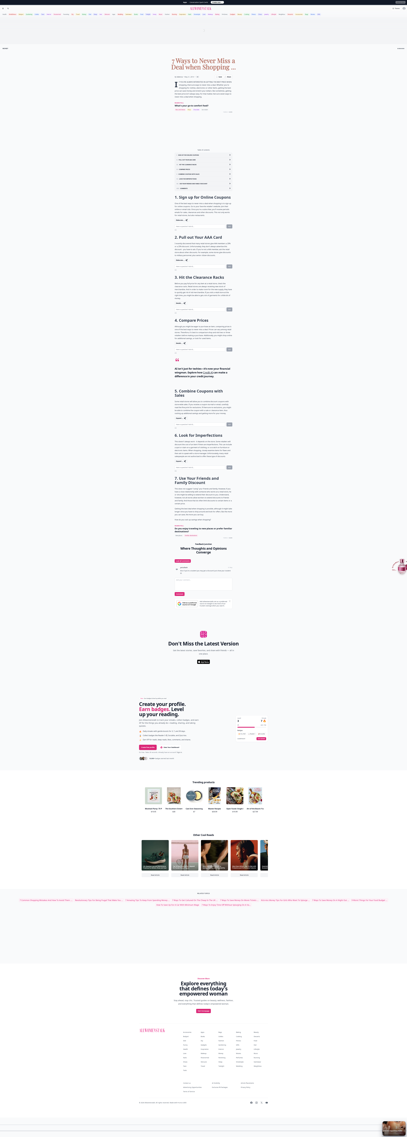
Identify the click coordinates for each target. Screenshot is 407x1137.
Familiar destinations (191, 535)
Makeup (210, 14)
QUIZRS (230, 112)
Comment (179, 594)
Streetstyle (197, 14)
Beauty (240, 14)
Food (141, 14)
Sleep (95, 14)
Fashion (167, 14)
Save (220, 77)
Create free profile (148, 747)
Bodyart (21, 14)
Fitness (254, 14)
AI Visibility (216, 1083)
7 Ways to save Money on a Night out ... (330, 900)
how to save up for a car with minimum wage (177, 905)
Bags (306, 14)
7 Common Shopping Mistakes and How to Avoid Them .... (46, 900)
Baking (217, 14)
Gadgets (232, 14)
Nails (189, 14)
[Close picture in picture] (384, 1123)
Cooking (246, 14)
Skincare (107, 14)
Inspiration (182, 14)
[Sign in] (404, 8)
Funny (154, 14)
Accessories (299, 14)
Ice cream (205, 110)
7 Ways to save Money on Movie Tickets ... (239, 900)
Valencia (180, 77)
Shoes (260, 14)
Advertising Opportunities (192, 1087)
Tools (185, 1070)
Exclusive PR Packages (220, 1087)
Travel (78, 14)
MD (198, 77)
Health (4, 14)
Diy (72, 14)
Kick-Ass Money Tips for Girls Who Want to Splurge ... (285, 900)
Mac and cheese (180, 110)
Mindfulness (12, 14)
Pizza (189, 110)
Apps (113, 14)
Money (84, 14)
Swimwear (128, 14)
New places (179, 535)
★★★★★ (400, 48)
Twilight (148, 14)
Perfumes (225, 14)
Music (160, 14)
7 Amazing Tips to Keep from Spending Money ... (147, 900)
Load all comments (183, 561)
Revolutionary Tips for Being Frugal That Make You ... (99, 900)
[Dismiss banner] (229, 601)
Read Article (160, 875)
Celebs (37, 14)
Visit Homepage (203, 1011)
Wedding (120, 14)
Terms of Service (189, 1092)
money (5, 48)
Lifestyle (273, 14)
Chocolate (196, 110)
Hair (101, 14)
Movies (313, 14)
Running (174, 14)
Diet (90, 14)
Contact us (187, 1083)
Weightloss (282, 14)
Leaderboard (241, 739)
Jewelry (266, 14)
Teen (42, 14)
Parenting (66, 14)
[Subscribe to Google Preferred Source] (187, 603)
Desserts (290, 14)
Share (229, 77)
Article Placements (247, 1083)
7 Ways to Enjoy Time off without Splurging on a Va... (226, 905)
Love (204, 14)
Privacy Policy (245, 1087)
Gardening (29, 14)
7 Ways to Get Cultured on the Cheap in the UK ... (195, 900)
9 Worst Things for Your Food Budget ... (369, 900)
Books (136, 14)
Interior (49, 14)
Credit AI (208, 372)
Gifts (318, 14)
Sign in (179, 752)
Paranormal (57, 14)
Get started (261, 739)
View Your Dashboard (171, 747)
